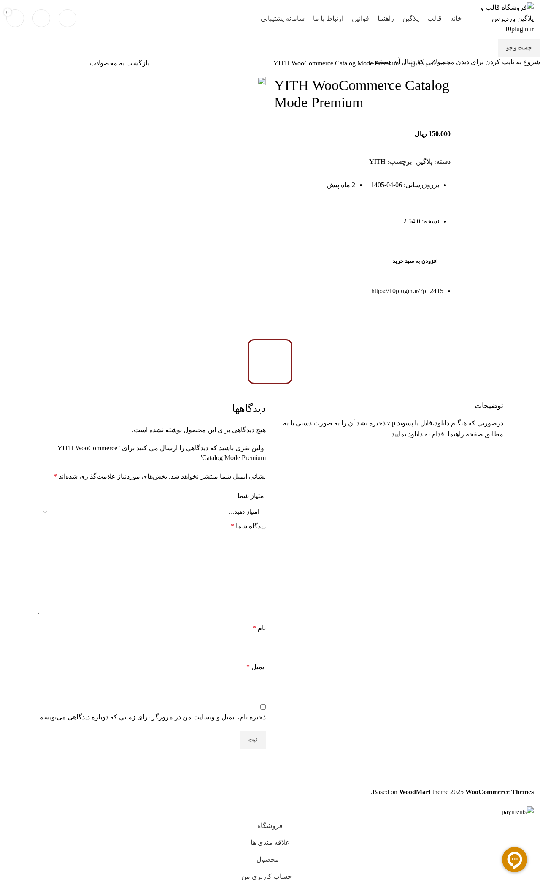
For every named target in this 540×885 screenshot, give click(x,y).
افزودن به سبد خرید (415, 261)
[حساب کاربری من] (41, 18)
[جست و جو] (67, 18)
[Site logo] (502, 17)
